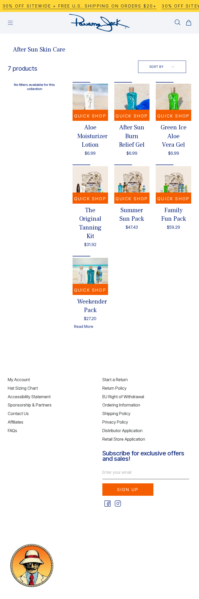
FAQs (12, 430)
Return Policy (114, 388)
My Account (19, 379)
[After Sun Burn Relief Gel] (132, 101)
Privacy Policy (115, 422)
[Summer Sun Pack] (132, 184)
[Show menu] (10, 23)
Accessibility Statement (29, 396)
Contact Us (18, 413)
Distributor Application (122, 430)
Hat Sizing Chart (23, 388)
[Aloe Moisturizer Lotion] (90, 101)
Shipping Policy (116, 413)
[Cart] (188, 23)
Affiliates (15, 422)
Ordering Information (121, 405)
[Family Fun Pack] (173, 184)
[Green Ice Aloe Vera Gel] (173, 101)
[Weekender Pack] (90, 275)
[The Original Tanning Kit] (90, 184)
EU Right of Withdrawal (123, 396)
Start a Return (115, 379)
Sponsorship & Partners (30, 405)
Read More (83, 326)
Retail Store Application (123, 439)
